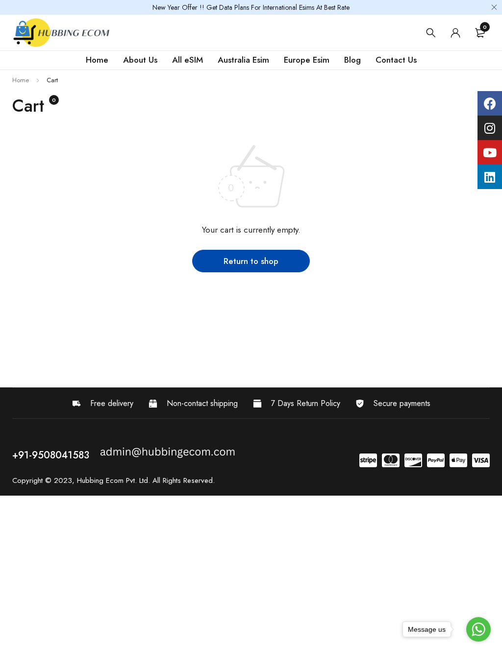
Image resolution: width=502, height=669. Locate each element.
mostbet (19, 353)
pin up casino (19, 343)
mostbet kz (19, 348)
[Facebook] (489, 103)
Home (20, 80)
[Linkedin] (489, 177)
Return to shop (251, 261)
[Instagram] (489, 128)
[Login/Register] (455, 33)
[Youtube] (489, 152)
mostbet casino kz (20, 338)
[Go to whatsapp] (478, 629)
